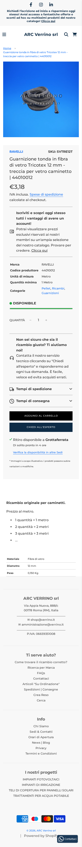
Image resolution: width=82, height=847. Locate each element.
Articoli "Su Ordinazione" (41, 684)
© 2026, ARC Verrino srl (41, 830)
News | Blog (41, 742)
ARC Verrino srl (41, 34)
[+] (46, 320)
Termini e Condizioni (41, 753)
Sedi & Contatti (41, 732)
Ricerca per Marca (41, 667)
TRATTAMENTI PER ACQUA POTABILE (41, 796)
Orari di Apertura (41, 737)
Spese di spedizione (46, 194)
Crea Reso (41, 695)
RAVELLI (16, 152)
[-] (30, 320)
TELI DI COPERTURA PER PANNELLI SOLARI (41, 790)
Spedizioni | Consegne (41, 689)
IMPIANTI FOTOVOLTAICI (41, 779)
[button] (41, 389)
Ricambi (58, 288)
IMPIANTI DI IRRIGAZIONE (41, 785)
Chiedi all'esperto (41, 427)
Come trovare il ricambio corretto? (41, 662)
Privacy (41, 748)
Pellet (46, 288)
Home (7, 48)
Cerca (41, 700)
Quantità (17, 320)
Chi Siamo (41, 726)
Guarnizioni (50, 293)
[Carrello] (74, 34)
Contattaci (41, 678)
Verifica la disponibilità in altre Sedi (38, 452)
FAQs (41, 673)
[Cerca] (66, 34)
